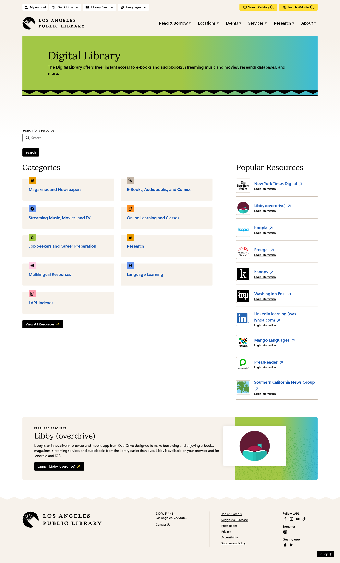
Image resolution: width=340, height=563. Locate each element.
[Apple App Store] (285, 545)
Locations (207, 23)
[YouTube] (297, 519)
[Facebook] (285, 519)
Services (256, 23)
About (307, 23)
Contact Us (163, 524)
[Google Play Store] (291, 545)
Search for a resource (38, 130)
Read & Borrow (173, 23)
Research (282, 23)
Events (232, 23)
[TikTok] (304, 519)
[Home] (53, 23)
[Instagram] (291, 519)
